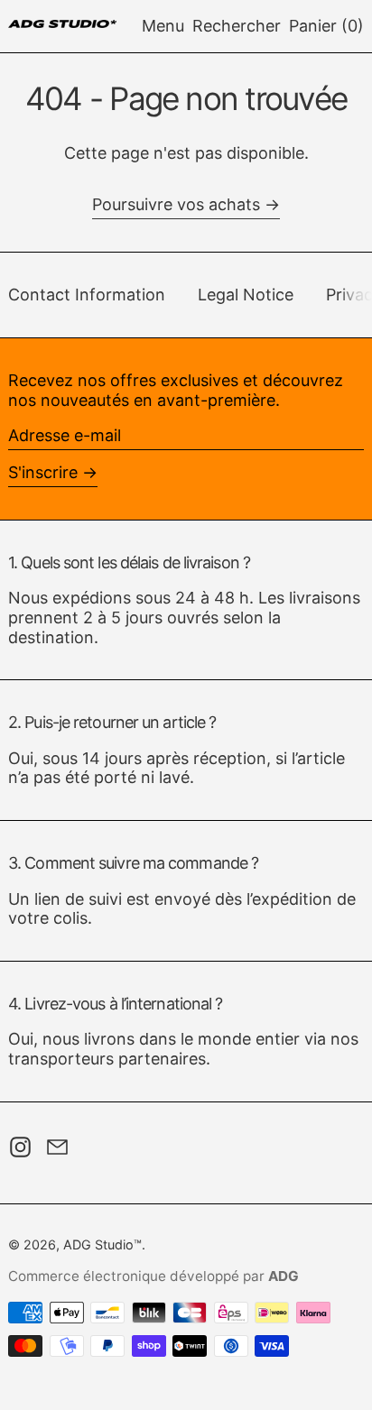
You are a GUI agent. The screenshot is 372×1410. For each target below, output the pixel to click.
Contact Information (86, 294)
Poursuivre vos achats (176, 204)
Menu (163, 25)
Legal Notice (245, 294)
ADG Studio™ (102, 1244)
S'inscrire (43, 472)
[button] (236, 26)
